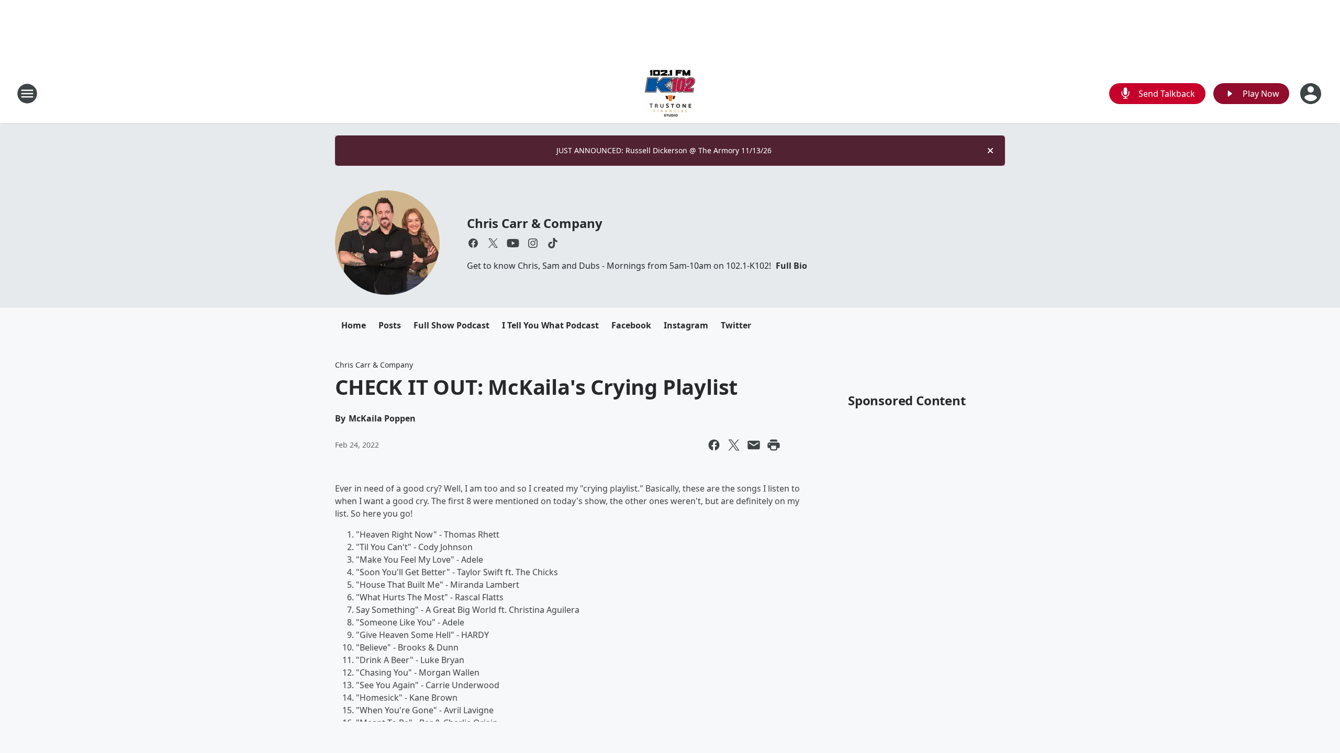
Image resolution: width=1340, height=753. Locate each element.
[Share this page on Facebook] (714, 445)
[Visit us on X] (493, 243)
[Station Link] (670, 93)
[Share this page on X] (734, 445)
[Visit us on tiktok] (552, 243)
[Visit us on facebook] (473, 243)
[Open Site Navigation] (27, 93)
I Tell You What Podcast (550, 325)
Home (353, 325)
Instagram (686, 325)
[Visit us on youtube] (513, 243)
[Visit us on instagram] (533, 243)
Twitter (736, 325)
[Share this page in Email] (753, 445)
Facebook (631, 325)
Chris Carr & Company (534, 223)
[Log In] (1311, 93)
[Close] (990, 150)
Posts (389, 325)
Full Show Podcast (451, 325)
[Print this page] (773, 445)
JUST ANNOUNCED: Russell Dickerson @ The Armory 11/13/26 (664, 150)
